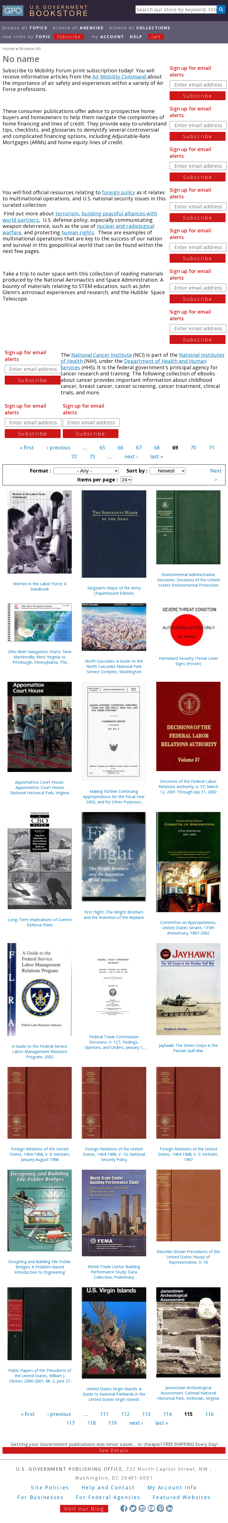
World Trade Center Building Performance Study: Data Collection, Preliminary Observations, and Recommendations (114, 1272)
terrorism (67, 213)
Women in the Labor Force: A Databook (39, 586)
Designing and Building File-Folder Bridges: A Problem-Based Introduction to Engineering (39, 1267)
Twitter (133, 1508)
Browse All (25, 27)
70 (193, 447)
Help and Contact (108, 1487)
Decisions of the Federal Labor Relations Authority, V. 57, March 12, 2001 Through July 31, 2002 (188, 786)
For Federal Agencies (108, 1497)
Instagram (142, 1508)
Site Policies (50, 1487)
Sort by (136, 470)
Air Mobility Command (119, 76)
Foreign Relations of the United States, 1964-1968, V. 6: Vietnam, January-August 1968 (39, 1154)
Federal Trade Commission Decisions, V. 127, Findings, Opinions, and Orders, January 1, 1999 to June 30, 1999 (114, 1042)
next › (131, 456)
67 (139, 447)
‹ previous (58, 447)
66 (120, 447)
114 (167, 1414)
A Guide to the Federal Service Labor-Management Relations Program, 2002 (39, 1051)
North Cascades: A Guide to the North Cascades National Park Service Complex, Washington (114, 666)
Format (40, 470)
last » (156, 456)
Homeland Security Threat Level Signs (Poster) (188, 661)
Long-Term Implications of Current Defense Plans (40, 922)
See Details (114, 1450)
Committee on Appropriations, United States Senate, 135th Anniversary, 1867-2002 (188, 928)
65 (102, 447)
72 (74, 456)
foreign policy (118, 192)
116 (209, 1414)
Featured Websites (182, 1497)
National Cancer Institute (101, 354)
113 (146, 1414)
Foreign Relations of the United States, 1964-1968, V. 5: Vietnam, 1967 (188, 1154)
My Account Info (172, 1487)
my (108, 36)
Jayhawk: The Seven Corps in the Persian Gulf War (188, 1048)
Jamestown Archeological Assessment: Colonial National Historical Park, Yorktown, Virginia (188, 1393)
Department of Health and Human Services (133, 364)
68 (157, 447)
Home (9, 48)
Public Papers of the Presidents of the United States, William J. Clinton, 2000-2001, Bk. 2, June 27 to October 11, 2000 (39, 1376)
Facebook (123, 1508)
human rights (77, 232)
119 (112, 1422)
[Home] (47, 14)
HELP (136, 36)
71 (211, 447)
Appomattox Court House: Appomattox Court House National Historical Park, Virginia (39, 787)
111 (104, 1414)
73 (92, 456)
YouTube (151, 1508)
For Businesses (40, 1497)
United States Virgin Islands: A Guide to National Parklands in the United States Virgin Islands (114, 1394)
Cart (156, 36)
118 (91, 1422)
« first (27, 447)
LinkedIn (169, 1508)
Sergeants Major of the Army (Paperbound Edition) (114, 590)
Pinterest (160, 1508)
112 (125, 1414)
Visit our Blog (84, 1508)
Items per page (97, 479)
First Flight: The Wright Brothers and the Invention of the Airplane (114, 914)
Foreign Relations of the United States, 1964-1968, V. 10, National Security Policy (114, 1154)
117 (70, 1422)
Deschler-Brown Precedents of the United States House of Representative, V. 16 (188, 1257)
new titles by (42, 36)
